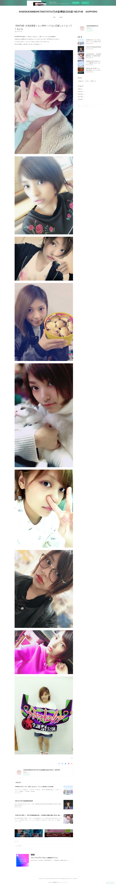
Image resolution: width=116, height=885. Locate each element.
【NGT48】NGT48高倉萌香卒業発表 (24, 801)
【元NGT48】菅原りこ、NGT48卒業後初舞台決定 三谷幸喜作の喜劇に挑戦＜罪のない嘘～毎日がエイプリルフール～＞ (45, 815)
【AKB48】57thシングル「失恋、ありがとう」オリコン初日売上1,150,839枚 (34, 786)
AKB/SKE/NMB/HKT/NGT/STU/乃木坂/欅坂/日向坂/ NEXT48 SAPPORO (58, 11)
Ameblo (61, 17)
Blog (54, 17)
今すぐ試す (75, 2)
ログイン (85, 3)
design (81, 81)
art (87, 81)
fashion (93, 81)
